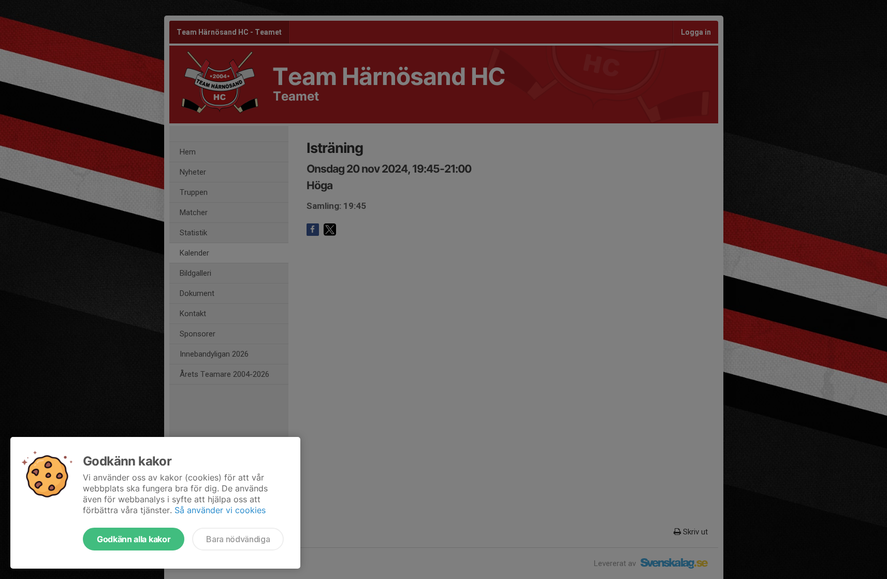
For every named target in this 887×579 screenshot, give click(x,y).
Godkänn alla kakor (133, 539)
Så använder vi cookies (220, 510)
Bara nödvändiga (238, 539)
